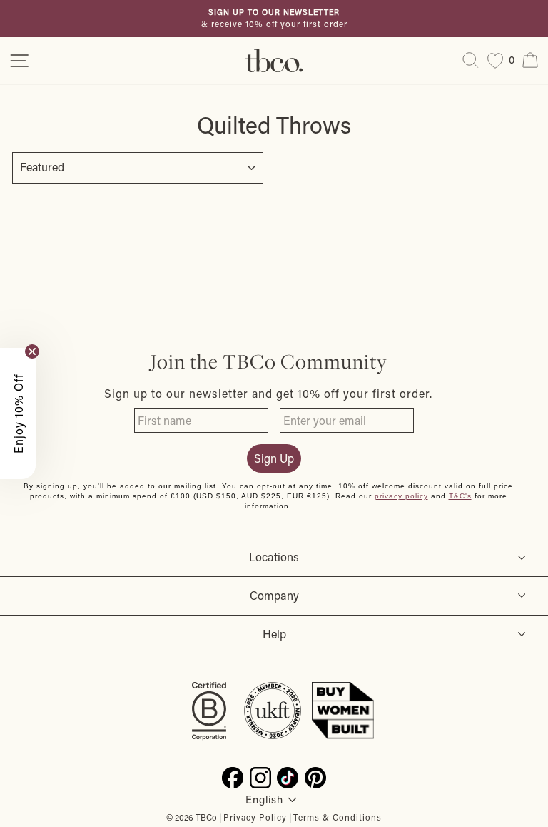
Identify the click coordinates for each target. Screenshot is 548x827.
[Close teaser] (32, 351)
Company (274, 595)
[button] (18, 413)
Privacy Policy (255, 817)
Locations (274, 556)
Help (274, 633)
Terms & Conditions (337, 817)
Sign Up (274, 458)
